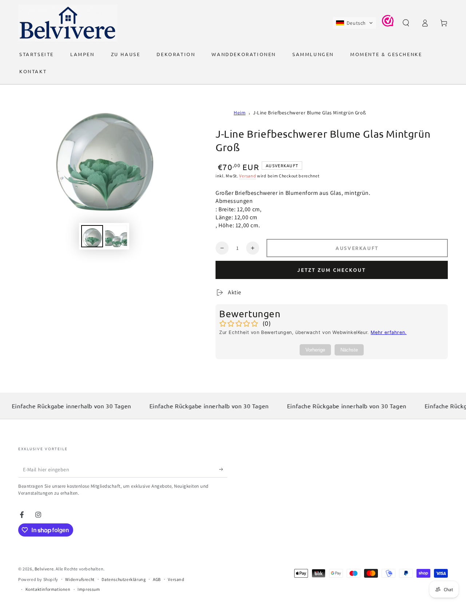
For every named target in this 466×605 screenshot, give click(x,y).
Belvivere (44, 568)
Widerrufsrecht (79, 579)
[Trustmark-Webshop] (388, 24)
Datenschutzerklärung (124, 579)
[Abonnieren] (223, 469)
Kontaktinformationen (48, 589)
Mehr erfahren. (388, 332)
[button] (354, 23)
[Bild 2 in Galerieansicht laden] (116, 236)
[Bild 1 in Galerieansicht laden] (92, 236)
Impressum (89, 589)
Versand (247, 175)
